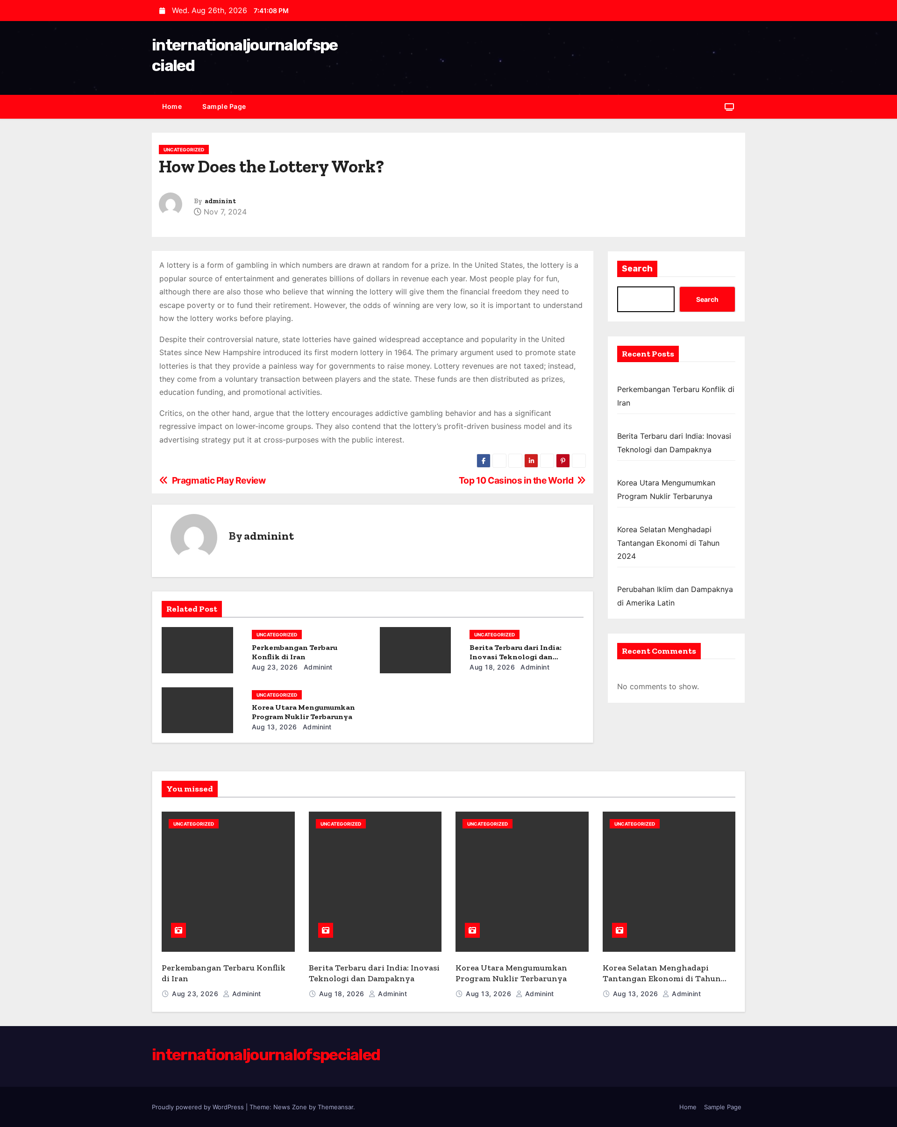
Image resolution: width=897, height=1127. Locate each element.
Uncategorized (184, 149)
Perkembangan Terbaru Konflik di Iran (294, 652)
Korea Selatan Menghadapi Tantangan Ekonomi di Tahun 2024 (668, 543)
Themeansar (335, 1107)
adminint (220, 201)
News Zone (290, 1107)
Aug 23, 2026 (275, 667)
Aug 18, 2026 (492, 667)
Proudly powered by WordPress (199, 1107)
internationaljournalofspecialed (266, 1054)
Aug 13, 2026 (274, 727)
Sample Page (224, 106)
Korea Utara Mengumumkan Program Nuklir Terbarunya (303, 712)
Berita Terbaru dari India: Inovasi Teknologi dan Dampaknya (516, 656)
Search (637, 269)
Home (172, 106)
